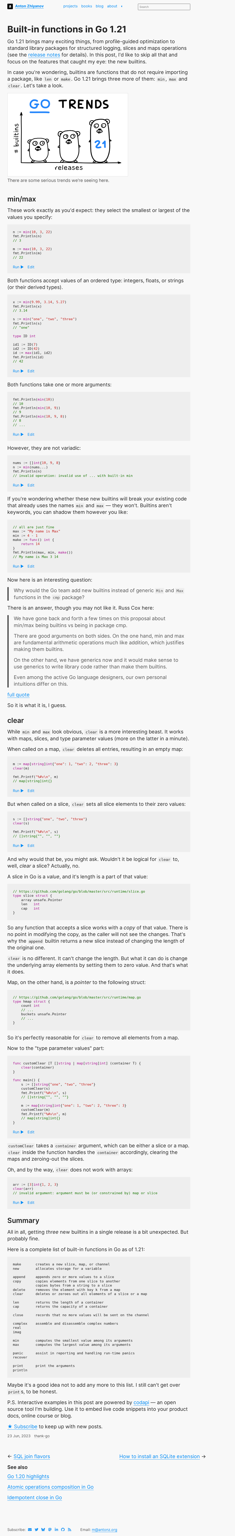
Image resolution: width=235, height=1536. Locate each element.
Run (16, 267)
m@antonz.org (104, 1529)
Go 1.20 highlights (28, 1476)
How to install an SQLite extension (159, 1456)
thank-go (42, 1436)
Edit (31, 267)
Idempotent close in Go (34, 1497)
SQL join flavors (32, 1456)
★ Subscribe (22, 1426)
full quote (18, 695)
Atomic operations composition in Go (50, 1487)
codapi (141, 1402)
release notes (44, 55)
